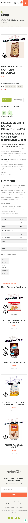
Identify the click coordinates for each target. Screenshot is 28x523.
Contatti (16, 502)
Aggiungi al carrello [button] (15, 348)
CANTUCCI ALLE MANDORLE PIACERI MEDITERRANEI (14, 404)
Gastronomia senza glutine (14, 504)
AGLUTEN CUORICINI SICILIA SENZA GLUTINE (13, 321)
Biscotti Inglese (10, 86)
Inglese (20, 86)
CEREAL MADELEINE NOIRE (14, 362)
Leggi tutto (14, 305)
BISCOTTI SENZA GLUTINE (13, 84)
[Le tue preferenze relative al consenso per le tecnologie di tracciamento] (25, 520)
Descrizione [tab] (6, 100)
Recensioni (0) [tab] (18, 100)
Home (3, 19)
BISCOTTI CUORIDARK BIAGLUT (14, 446)
